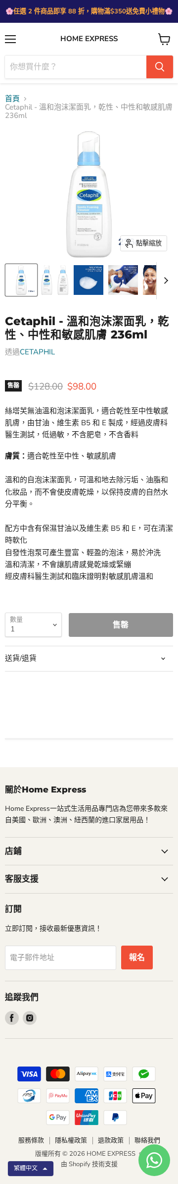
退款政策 (111, 1140)
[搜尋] (159, 67)
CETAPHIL (37, 352)
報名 (137, 957)
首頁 (12, 99)
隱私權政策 (71, 1140)
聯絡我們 (147, 1140)
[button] (30, 1168)
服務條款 (31, 1140)
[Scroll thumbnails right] (164, 280)
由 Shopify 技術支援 (89, 1164)
